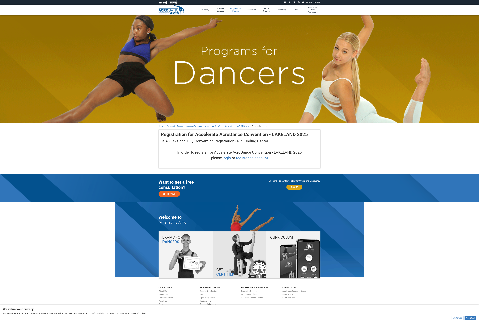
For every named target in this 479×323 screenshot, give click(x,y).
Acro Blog (282, 10)
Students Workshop (194, 126)
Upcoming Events (207, 298)
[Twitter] (294, 2)
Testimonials (205, 301)
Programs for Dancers (235, 9)
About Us (163, 291)
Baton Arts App (288, 298)
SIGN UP (317, 2)
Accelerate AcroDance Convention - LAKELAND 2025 (227, 126)
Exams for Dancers (249, 291)
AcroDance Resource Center (294, 291)
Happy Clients (165, 294)
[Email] (285, 2)
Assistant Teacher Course (252, 298)
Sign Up (294, 187)
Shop (297, 10)
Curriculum (251, 10)
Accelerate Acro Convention (312, 9)
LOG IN (309, 2)
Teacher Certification (208, 291)
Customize (457, 318)
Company (205, 10)
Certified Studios (266, 9)
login (227, 158)
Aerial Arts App (288, 294)
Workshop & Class (249, 294)
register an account (252, 158)
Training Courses (220, 9)
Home (161, 126)
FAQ (201, 294)
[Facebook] (290, 2)
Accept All (470, 318)
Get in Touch (169, 194)
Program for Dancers (175, 126)
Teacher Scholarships (209, 304)
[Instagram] (299, 2)
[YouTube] (303, 2)
